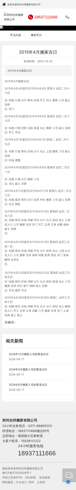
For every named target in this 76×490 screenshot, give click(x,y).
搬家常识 (36, 35)
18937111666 (37, 453)
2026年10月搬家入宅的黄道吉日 (29, 354)
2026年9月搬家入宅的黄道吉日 (28, 369)
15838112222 (31, 441)
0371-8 (33, 426)
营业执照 (44, 477)
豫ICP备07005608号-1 (16, 472)
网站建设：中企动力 (14, 482)
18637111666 (45, 17)
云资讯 (41, 482)
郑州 (31, 482)
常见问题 (15, 35)
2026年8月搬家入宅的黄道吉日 (28, 384)
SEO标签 (30, 477)
